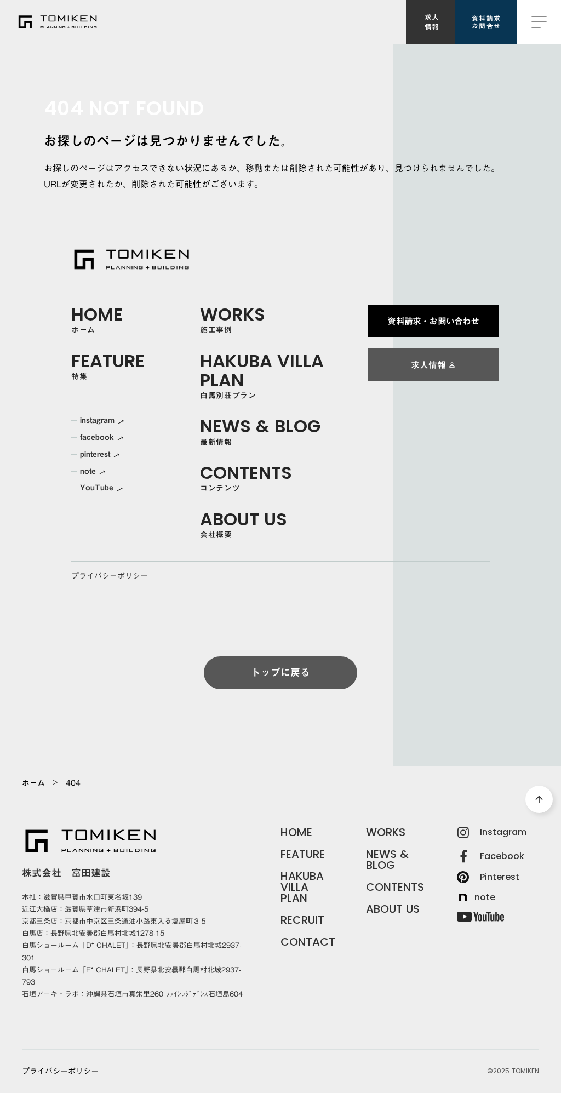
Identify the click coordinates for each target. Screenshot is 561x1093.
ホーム (33, 783)
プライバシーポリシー (109, 576)
